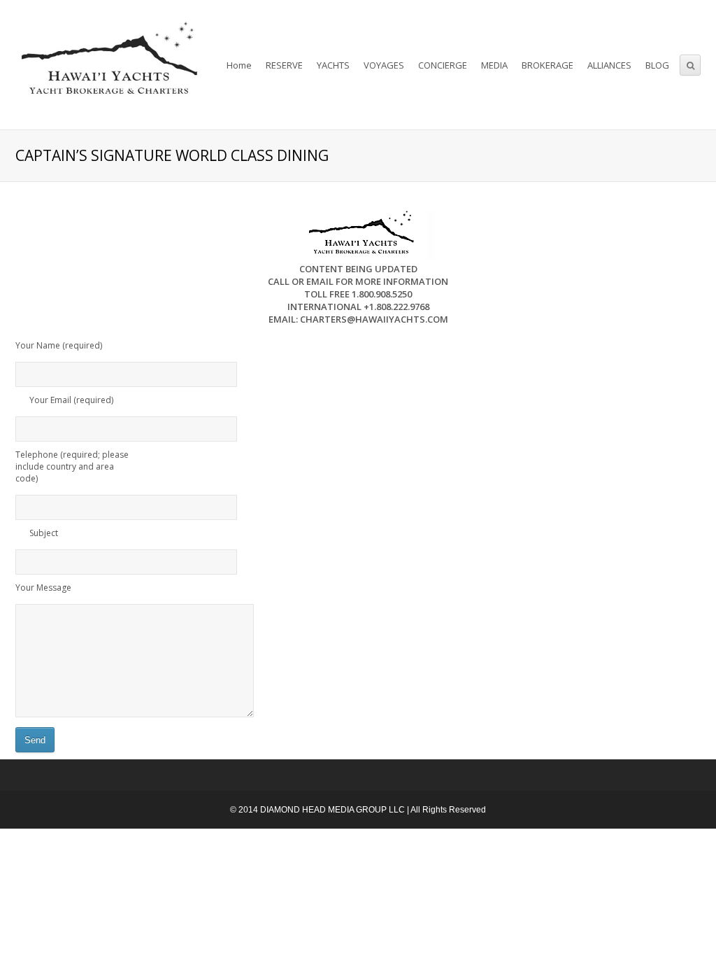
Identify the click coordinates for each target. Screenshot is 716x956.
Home (239, 65)
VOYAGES (384, 65)
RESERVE (284, 65)
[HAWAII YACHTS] (107, 64)
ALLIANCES (609, 65)
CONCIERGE (442, 65)
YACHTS (333, 65)
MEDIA (494, 65)
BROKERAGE (547, 65)
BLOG (657, 65)
